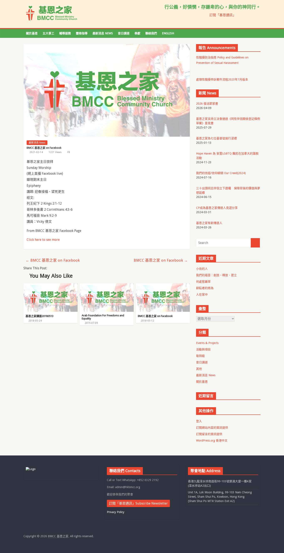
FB (68, 152)
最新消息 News (103, 33)
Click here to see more (43, 240)
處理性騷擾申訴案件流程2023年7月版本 (222, 79)
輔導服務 (65, 33)
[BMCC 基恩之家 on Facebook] (163, 286)
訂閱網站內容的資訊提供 (212, 427)
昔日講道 (124, 33)
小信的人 (202, 268)
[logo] (31, 469)
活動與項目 (203, 349)
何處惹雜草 (203, 281)
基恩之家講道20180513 (39, 316)
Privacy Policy (115, 512)
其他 (199, 368)
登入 (199, 421)
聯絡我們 (151, 33)
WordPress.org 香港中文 (211, 440)
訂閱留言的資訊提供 (209, 434)
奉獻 (137, 33)
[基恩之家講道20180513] (50, 286)
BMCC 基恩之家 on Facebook (53, 260)
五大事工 (48, 33)
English (168, 33)
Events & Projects (207, 343)
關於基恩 (32, 33)
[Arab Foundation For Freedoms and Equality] (107, 286)
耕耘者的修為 (205, 288)
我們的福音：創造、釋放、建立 (216, 275)
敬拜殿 (200, 356)
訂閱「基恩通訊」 (222, 15)
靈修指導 (82, 33)
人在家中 (202, 294)
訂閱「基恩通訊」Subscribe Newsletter (138, 503)
